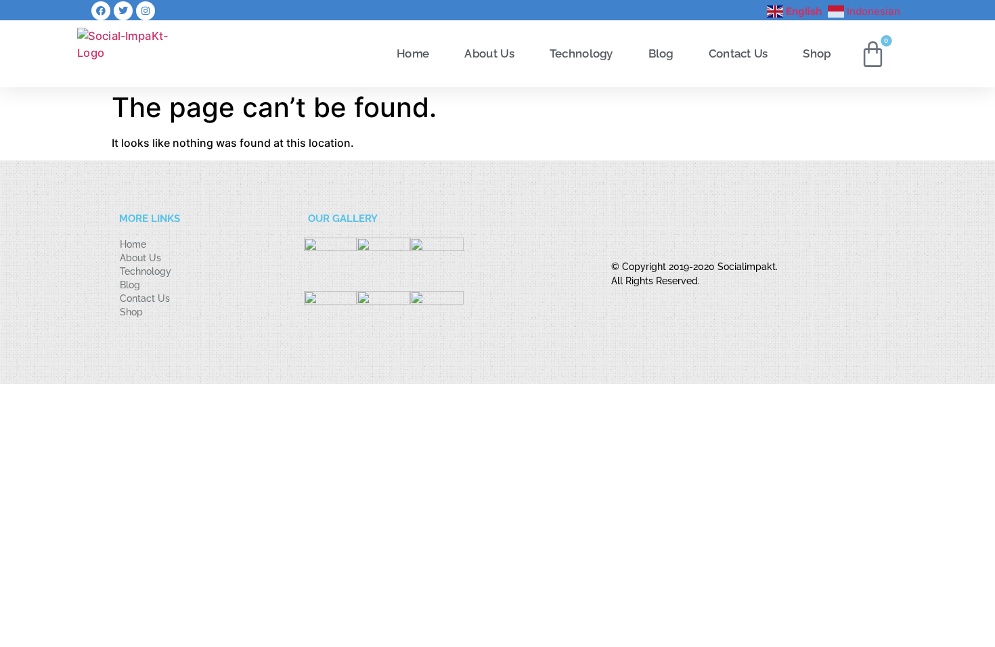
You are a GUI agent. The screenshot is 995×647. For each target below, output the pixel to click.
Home (413, 53)
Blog (660, 53)
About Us (489, 53)
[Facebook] (100, 10)
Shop (817, 53)
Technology (581, 53)
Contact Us (738, 53)
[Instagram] (145, 10)
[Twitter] (123, 10)
